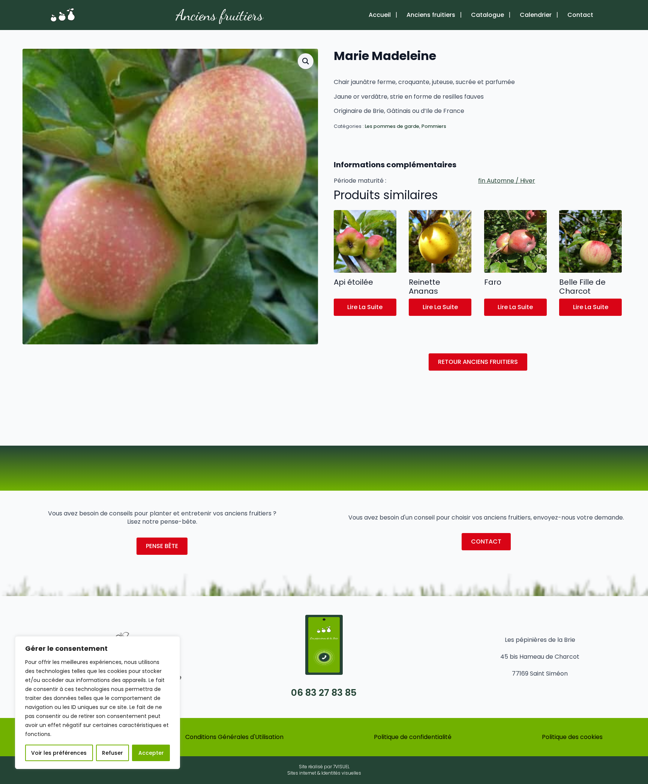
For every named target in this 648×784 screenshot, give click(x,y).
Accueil (380, 15)
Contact (580, 15)
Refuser (112, 753)
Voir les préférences (59, 753)
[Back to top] (631, 755)
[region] (97, 702)
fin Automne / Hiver (506, 180)
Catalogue (487, 15)
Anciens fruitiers (219, 15)
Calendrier (536, 15)
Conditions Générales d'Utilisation (234, 737)
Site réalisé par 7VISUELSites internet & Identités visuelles (324, 770)
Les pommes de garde (392, 126)
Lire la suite (364, 307)
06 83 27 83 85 (324, 692)
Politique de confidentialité (413, 737)
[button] (306, 61)
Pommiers (434, 126)
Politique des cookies (572, 737)
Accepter (151, 753)
